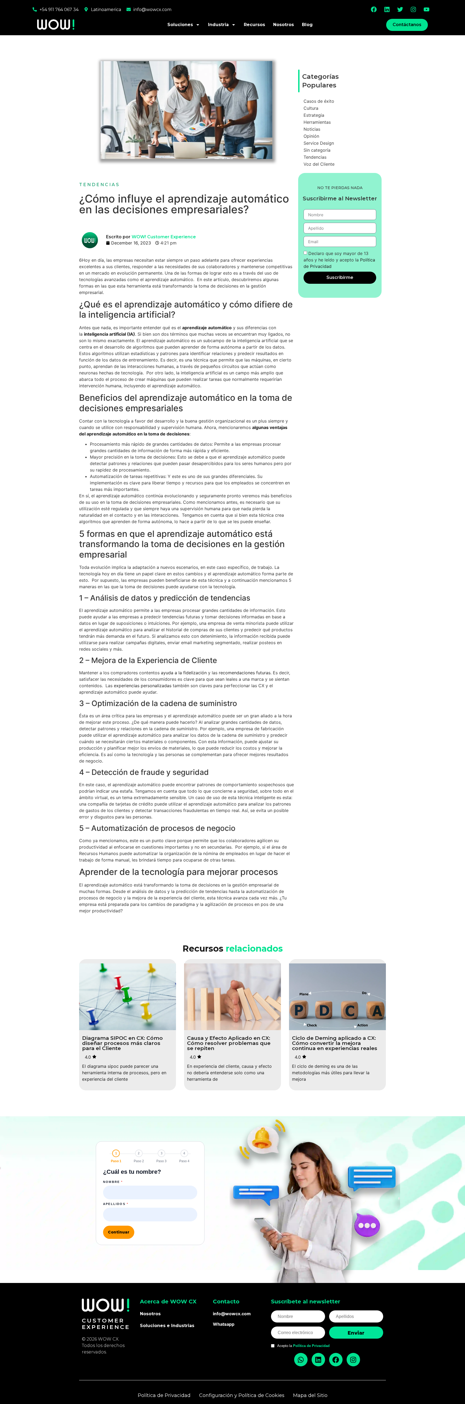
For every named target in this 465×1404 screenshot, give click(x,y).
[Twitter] (400, 9)
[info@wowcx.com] (128, 9)
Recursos (254, 24)
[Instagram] (413, 9)
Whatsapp (223, 1324)
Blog (307, 24)
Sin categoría (317, 150)
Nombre (113, 1181)
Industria (218, 24)
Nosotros (283, 24)
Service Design (319, 143)
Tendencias (99, 184)
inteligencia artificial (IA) (109, 334)
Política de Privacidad (311, 1346)
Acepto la (303, 1346)
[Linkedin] (387, 9)
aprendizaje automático (207, 327)
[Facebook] (374, 9)
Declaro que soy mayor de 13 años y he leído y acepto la (339, 260)
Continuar (118, 1232)
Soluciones (180, 24)
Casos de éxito (319, 101)
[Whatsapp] (301, 1359)
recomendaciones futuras (244, 672)
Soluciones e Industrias (167, 1325)
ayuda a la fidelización (184, 672)
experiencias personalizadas (142, 685)
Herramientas (317, 122)
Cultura (311, 108)
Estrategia (314, 115)
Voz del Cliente (319, 164)
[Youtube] (426, 9)
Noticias (312, 129)
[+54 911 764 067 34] (35, 9)
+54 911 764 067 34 (59, 9)
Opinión (311, 136)
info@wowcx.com (152, 9)
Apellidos (115, 1204)
